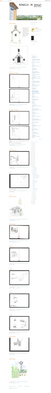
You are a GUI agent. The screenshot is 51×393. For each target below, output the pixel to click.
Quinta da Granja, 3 (12, 196)
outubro (34, 170)
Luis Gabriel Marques (35, 122)
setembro (34, 171)
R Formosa (11, 246)
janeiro (34, 199)
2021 (33, 149)
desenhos (33, 84)
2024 (33, 145)
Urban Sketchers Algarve (35, 99)
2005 (33, 203)
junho (34, 192)
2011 (33, 162)
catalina (33, 102)
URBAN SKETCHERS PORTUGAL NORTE (35, 91)
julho (33, 191)
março (34, 196)
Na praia (10, 315)
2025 (33, 144)
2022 (33, 148)
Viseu (10, 173)
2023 (33, 147)
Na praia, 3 (11, 269)
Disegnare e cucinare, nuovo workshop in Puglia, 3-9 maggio (36, 110)
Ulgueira (19, 68)
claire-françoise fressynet (35, 74)
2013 (33, 160)
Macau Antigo (34, 56)
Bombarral (14, 220)
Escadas (14, 105)
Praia (16, 310)
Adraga (14, 310)
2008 (33, 166)
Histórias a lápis (34, 128)
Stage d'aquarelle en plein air (35, 113)
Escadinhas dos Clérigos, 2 (14, 73)
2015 (33, 157)
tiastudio (33, 65)
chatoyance (33, 115)
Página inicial (20, 386)
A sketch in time (34, 132)
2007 (33, 200)
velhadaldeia (34, 135)
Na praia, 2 (11, 292)
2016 (33, 156)
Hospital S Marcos (12, 336)
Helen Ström (34, 112)
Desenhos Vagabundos (35, 71)
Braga (14, 354)
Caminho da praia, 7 (12, 150)
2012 (33, 161)
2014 (33, 158)
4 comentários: (12, 287)
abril (33, 195)
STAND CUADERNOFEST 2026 (36, 82)
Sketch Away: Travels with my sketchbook (36, 77)
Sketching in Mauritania (35, 119)
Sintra (16, 68)
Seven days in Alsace (34, 69)
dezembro (34, 167)
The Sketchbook (34, 68)
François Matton (34, 87)
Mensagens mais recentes (12, 386)
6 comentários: (12, 382)
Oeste (18, 220)
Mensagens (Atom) (14, 388)
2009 (33, 165)
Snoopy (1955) (34, 88)
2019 (33, 152)
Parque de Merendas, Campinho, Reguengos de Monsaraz (36, 85)
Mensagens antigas (26, 386)
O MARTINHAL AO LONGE (36, 72)
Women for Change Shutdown (35, 133)
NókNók (33, 96)
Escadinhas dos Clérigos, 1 (14, 110)
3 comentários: (12, 191)
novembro (34, 169)
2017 (33, 154)
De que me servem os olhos (35, 62)
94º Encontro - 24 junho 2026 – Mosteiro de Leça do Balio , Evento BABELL (36, 93)
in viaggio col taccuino (35, 108)
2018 (33, 153)
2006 (33, 202)
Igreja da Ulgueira (12, 23)
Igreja (14, 68)
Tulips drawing (34, 102)
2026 (33, 143)
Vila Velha (20, 105)
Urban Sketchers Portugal (35, 59)
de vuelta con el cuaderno (35, 81)
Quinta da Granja (12, 224)
